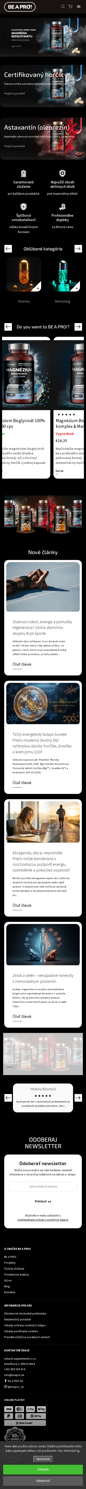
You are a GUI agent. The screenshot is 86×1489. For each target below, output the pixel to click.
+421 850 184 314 (14, 1369)
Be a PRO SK (15, 1381)
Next (78, 248)
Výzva (7, 1280)
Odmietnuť (43, 1481)
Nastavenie (43, 1459)
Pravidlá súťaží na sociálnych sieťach (27, 1337)
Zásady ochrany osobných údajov (25, 1325)
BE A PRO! (10, 1257)
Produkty (10, 1263)
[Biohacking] (62, 273)
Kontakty (9, 1292)
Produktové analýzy (16, 1275)
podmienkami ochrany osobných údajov (43, 1220)
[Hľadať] (63, 6)
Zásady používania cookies (21, 1331)
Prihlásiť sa (43, 1201)
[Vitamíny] (23, 273)
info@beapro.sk (14, 1375)
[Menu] (79, 6)
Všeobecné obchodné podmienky (25, 1314)
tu (78, 1451)
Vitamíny (24, 301)
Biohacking (62, 301)
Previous (9, 248)
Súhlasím (43, 1469)
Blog (7, 1286)
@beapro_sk (15, 1387)
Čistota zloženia (14, 1269)
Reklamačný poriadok (17, 1319)
